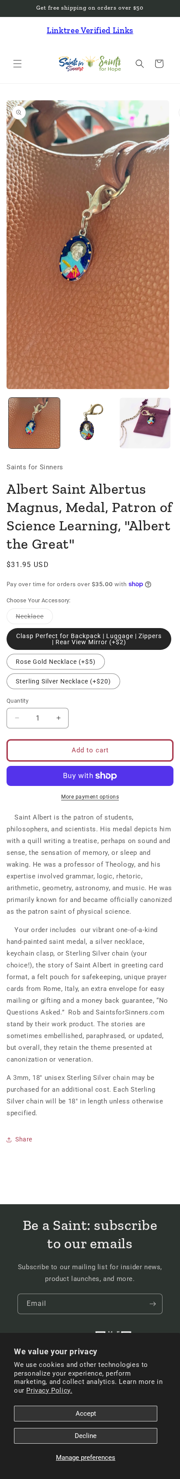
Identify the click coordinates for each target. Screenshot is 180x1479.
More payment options (90, 797)
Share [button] (23, 1139)
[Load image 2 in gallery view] (89, 423)
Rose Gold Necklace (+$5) (56, 661)
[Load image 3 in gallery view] (145, 423)
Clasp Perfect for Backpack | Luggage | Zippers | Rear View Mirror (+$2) (89, 639)
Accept (86, 1414)
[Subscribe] (152, 1304)
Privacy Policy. (49, 1390)
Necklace (34, 618)
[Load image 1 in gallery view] (34, 423)
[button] (17, 63)
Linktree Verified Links (90, 30)
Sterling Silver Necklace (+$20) (63, 681)
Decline (86, 1436)
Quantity (17, 700)
